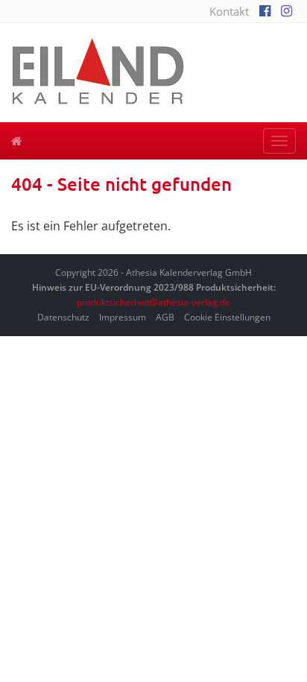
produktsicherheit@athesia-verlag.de (153, 302)
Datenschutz (63, 317)
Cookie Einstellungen (227, 317)
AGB (165, 317)
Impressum (122, 317)
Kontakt (229, 11)
